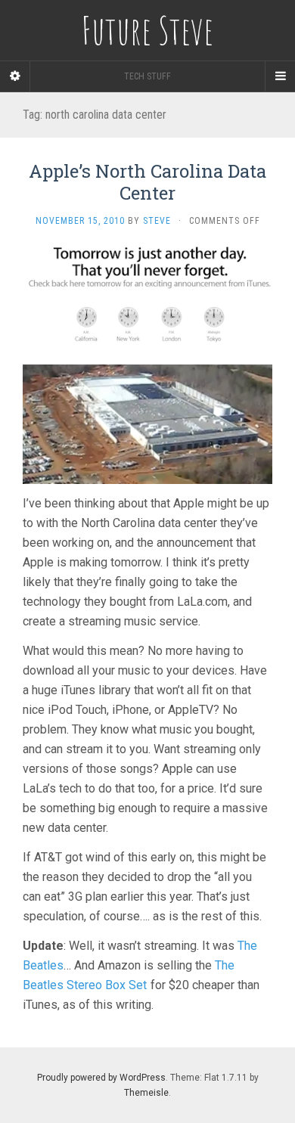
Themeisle (146, 1092)
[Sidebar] (15, 76)
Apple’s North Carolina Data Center (147, 182)
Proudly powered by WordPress (101, 1077)
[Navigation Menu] (280, 76)
